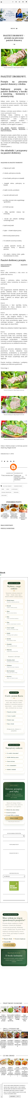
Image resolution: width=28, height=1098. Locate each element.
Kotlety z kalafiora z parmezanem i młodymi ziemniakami (10, 1072)
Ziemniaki (12, 644)
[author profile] (14, 466)
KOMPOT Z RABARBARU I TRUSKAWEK (17, 1043)
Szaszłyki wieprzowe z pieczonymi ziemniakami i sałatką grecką (3, 1044)
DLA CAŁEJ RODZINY (7, 486)
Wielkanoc (13, 666)
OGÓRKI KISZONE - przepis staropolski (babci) (23, 516)
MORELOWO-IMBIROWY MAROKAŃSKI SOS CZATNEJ (14, 516)
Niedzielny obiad (13, 660)
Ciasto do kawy (11, 761)
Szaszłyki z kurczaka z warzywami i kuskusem (10, 1042)
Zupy (14, 623)
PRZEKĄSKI (16, 492)
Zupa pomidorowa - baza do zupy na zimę (24, 1017)
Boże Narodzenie (12, 671)
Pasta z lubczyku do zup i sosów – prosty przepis (3, 1017)
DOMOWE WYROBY (18, 486)
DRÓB (3, 489)
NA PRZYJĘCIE (15, 489)
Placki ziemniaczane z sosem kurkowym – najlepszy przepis (3, 1071)
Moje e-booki (10, 724)
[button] (14, 28)
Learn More (12, 1096)
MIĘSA (7, 489)
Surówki (11, 639)
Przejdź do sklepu (9, 945)
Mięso (12, 612)
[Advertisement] (14, 985)
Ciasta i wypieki (12, 628)
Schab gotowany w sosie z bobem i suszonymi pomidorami (17, 1072)
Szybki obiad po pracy (13, 757)
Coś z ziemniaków (11, 765)
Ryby (12, 617)
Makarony (12, 650)
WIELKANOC (4, 495)
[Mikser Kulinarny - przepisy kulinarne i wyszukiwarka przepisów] (14, 890)
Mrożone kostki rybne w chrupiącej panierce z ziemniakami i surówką (24, 1072)
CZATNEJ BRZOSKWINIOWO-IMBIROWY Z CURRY (5, 516)
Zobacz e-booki (14, 818)
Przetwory (12, 677)
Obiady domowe (13, 601)
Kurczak (12, 606)
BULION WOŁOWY (8, 475)
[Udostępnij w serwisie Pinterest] (14, 462)
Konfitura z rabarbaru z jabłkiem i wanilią (17, 1017)
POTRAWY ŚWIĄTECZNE (6, 492)
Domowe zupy (10, 720)
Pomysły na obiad (11, 712)
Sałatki (12, 634)
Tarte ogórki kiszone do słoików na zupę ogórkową (10, 1017)
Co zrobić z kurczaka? (13, 753)
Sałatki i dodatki (11, 769)
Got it (18, 1096)
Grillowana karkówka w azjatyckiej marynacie (24, 1042)
